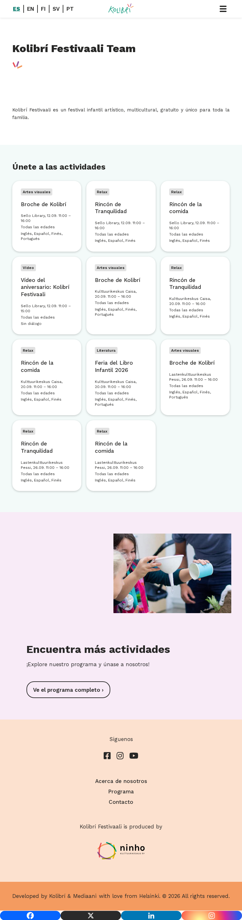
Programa (121, 791)
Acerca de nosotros (121, 781)
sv (56, 9)
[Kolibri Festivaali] (121, 8)
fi (43, 9)
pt (70, 9)
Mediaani (84, 896)
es (16, 9)
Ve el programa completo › (68, 690)
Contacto (121, 802)
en (30, 9)
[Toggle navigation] (223, 8)
